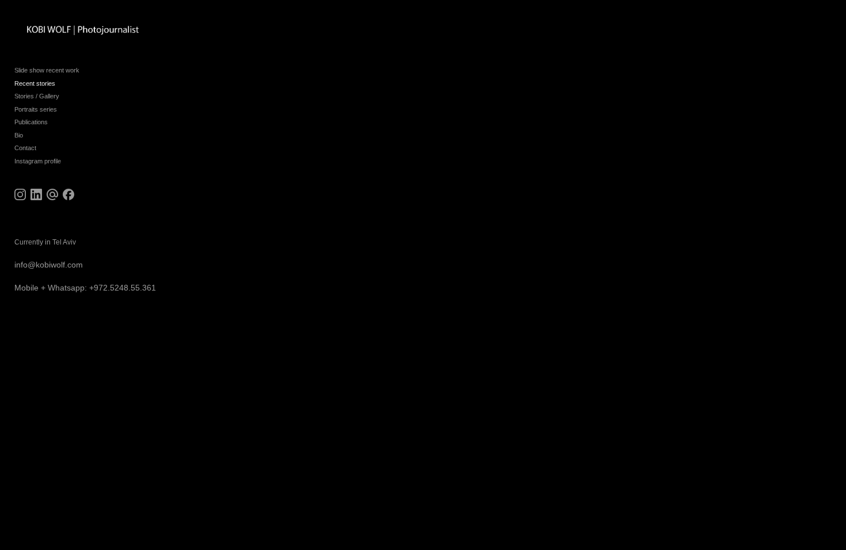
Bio (18, 135)
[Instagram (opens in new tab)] (20, 194)
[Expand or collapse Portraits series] (64, 109)
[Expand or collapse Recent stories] (63, 83)
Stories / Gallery (36, 96)
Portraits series (35, 109)
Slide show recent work (46, 70)
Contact (25, 147)
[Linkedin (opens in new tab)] (36, 194)
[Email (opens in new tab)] (52, 194)
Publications (31, 122)
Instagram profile (37, 161)
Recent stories (34, 83)
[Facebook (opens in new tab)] (68, 194)
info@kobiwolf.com (48, 264)
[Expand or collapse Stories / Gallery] (67, 96)
